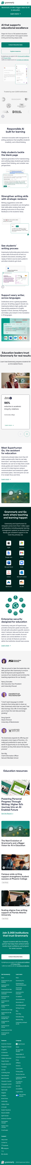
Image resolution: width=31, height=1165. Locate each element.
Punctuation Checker (4, 1122)
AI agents (4, 1049)
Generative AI (19, 1002)
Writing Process (20, 1008)
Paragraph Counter (6, 1084)
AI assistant (19, 996)
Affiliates (18, 1063)
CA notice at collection (19, 1082)
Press (17, 1060)
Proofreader (4, 1130)
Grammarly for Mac (6, 989)
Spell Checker (5, 1115)
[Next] (27, 434)
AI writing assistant (21, 1005)
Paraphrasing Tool (6, 1064)
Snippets (3, 1093)
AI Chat (3, 1070)
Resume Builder (5, 1113)
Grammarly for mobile (5, 1022)
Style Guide (4, 1090)
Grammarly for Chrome (5, 997)
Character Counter (6, 1081)
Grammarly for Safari (5, 1001)
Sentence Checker (6, 1118)
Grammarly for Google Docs (5, 1017)
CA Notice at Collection (22, 60)
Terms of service (20, 1074)
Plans (17, 978)
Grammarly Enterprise (19, 988)
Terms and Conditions (23, 56)
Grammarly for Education (20, 993)
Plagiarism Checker (6, 1047)
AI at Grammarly (20, 999)
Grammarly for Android (5, 1033)
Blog (17, 1011)
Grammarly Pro (20, 980)
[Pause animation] (2, 286)
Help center (4, 1139)
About (17, 1047)
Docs (2, 978)
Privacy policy (19, 1071)
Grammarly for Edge (6, 1009)
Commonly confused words (21, 1023)
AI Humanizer (5, 1055)
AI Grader (4, 1107)
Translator (4, 1067)
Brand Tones (4, 1098)
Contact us (4, 1142)
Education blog (20, 1017)
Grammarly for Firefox (5, 1006)
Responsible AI (20, 1054)
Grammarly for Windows (5, 985)
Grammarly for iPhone (5, 1026)
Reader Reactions (6, 1110)
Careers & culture (20, 1057)
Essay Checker (5, 1061)
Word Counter (5, 1078)
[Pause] (2, 116)
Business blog (19, 1019)
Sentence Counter (6, 1087)
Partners (18, 1066)
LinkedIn (5, 1154)
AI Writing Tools (5, 1072)
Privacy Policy (7, 58)
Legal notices (19, 1091)
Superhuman (21, 1044)
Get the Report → (7, 814)
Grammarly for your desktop (6, 981)
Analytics (3, 1095)
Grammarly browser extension (6, 993)
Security (18, 1086)
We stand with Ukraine (19, 1050)
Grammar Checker (6, 1044)
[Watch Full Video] (15, 380)
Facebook (5, 1145)
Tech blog (18, 1014)
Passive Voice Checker (4, 1126)
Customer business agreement (21, 1078)
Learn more (5, 479)
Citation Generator (6, 1058)
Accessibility (19, 1089)
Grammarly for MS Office (6, 1013)
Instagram (6, 1148)
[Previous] (20, 434)
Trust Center (19, 1068)
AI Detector (4, 1052)
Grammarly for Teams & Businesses (21, 984)
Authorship (4, 1101)
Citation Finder (5, 1104)
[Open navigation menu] (28, 2)
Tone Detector (5, 1075)
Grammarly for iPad (6, 1030)
